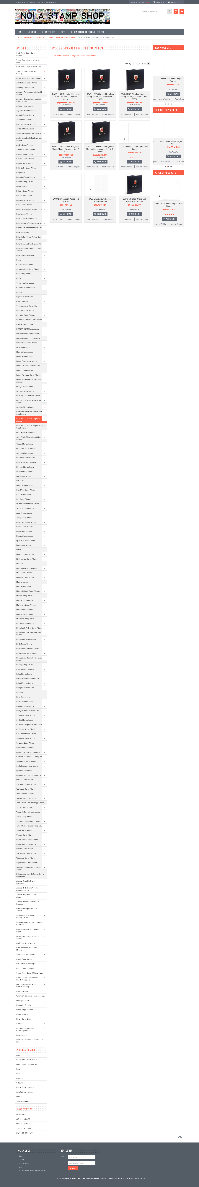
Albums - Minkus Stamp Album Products (27, 902)
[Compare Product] (176, 11)
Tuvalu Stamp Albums (24, 830)
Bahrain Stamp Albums (24, 163)
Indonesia (20, 481)
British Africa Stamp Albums (26, 218)
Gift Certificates (20, 2)
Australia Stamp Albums (25, 129)
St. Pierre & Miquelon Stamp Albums (29, 724)
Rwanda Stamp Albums (25, 706)
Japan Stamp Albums (24, 513)
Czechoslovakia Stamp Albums (27, 306)
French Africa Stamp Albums (26, 361)
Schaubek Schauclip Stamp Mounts (26, 948)
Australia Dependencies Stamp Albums (30, 133)
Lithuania (19, 563)
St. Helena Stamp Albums (25, 715)
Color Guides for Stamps (25, 968)
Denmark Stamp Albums (25, 310)
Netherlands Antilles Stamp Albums (29, 628)
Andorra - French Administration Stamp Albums (30, 93)
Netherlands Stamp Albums (26, 639)
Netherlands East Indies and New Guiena (28, 633)
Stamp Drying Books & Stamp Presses (30, 973)
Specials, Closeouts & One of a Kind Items (29, 1040)
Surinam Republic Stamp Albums (28, 775)
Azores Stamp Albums (24, 154)
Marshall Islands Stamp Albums (28, 591)
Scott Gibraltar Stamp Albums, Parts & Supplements (30, 412)
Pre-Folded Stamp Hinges (25, 963)
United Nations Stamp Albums (27, 839)
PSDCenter (140, 1178)
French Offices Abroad (24, 370)
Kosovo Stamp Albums (24, 536)
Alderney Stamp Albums (25, 87)
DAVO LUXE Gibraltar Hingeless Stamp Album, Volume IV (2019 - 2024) (100, 149)
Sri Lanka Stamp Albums (25, 743)
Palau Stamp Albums (24, 674)
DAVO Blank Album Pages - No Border (66, 200)
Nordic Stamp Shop (23, 1019)
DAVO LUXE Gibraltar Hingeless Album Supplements (30, 426)
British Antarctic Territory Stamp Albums (30, 223)
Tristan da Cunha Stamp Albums (28, 812)
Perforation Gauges (23, 1005)
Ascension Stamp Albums (25, 124)
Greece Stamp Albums (24, 444)
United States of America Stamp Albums (31, 78)
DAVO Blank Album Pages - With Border (134, 147)
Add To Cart (67, 109)
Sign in (39, 2)
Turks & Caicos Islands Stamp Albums (30, 826)
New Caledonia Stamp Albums (27, 648)
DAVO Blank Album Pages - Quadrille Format (100, 200)
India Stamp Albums (23, 476)
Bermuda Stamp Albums (25, 200)
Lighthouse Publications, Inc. (26, 1064)
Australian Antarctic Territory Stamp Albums (29, 139)
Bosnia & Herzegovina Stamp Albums (30, 209)
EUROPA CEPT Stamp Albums (27, 329)
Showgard (20, 1078)
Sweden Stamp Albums (25, 779)
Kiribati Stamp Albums (24, 527)
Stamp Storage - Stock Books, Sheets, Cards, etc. (27, 978)
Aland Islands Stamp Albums (26, 83)
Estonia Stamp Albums (24, 324)
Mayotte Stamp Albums (24, 595)
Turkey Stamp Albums (24, 816)
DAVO (18, 1073)
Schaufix (19, 1083)
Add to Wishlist (58, 114)
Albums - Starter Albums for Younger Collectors (29, 923)
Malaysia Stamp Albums (25, 577)
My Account (31, 2)
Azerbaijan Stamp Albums (25, 149)
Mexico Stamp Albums (24, 600)
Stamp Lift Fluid (22, 991)
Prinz (18, 1069)
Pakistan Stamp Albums (25, 669)
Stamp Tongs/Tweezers (24, 1009)
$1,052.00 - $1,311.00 (24, 1133)
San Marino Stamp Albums (26, 733)
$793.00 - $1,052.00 (23, 1128)
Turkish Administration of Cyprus (28, 821)
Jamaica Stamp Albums (25, 508)
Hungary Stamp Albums (25, 467)
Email (63, 1162)
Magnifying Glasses (23, 1000)
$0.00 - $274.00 (22, 1114)
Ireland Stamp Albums (24, 485)
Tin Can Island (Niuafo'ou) (26, 798)
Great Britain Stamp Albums (26, 432)
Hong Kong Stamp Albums (26, 462)
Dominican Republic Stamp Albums (29, 319)
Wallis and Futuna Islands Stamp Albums (28, 868)
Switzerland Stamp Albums (26, 784)
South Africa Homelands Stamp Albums (30, 757)
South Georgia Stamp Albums (27, 766)
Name (63, 1156)
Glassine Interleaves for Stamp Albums (27, 937)
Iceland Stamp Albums (24, 471)
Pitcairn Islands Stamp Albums (27, 678)
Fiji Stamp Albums (23, 347)
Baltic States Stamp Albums (26, 168)
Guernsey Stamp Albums (25, 457)
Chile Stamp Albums (23, 273)
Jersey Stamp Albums (24, 517)
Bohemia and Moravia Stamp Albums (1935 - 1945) (30, 875)
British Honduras (22, 232)
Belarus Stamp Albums (24, 181)
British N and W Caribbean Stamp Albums (28, 249)
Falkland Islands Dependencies (28, 338)
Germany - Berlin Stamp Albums (28, 395)
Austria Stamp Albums (24, 145)
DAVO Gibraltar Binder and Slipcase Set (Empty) (134, 200)
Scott (18, 1055)
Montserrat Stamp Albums (25, 619)
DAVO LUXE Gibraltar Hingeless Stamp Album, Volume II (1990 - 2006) (134, 96)
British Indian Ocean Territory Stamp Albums (29, 238)
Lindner (19, 1096)
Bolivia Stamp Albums (24, 205)
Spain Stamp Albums (24, 770)
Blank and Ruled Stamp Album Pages (27, 930)
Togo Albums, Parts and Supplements (30, 803)
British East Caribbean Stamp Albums (30, 227)
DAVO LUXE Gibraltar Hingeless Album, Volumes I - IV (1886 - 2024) (65, 96)
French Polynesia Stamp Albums (28, 375)
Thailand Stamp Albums (25, 793)
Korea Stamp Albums (24, 531)
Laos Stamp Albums (23, 545)
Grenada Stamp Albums (25, 453)
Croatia (19, 292)
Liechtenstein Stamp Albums (26, 559)
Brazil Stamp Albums (24, 214)
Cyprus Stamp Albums (24, 297)
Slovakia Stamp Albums (25, 747)
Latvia (18, 549)
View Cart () (176, 2)
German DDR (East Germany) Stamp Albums (29, 401)
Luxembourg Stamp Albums (26, 568)
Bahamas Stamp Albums (25, 159)
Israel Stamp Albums (24, 494)
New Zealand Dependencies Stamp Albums (29, 659)
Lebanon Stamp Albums (25, 554)
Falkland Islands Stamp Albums (28, 333)
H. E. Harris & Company (25, 1087)
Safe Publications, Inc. (24, 1092)
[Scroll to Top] (180, 1137)
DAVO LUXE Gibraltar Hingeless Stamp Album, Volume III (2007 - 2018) (66, 149)
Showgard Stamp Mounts (25, 954)
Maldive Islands (22, 582)
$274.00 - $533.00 (23, 1119)
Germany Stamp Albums (25, 391)
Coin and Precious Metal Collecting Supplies (25, 1029)
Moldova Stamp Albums (25, 609)
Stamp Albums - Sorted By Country (38, 37)
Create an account (50, 2)
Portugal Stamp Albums (25, 687)
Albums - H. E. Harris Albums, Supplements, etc (27, 889)
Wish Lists (160, 2)
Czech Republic (22, 301)
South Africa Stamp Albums (26, 761)
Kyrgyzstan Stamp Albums (25, 540)
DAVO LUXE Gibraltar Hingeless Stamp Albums (30, 419)
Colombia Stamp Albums (25, 287)
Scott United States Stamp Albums (25, 54)
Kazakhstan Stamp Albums (26, 522)
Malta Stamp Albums (24, 586)
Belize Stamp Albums (24, 195)
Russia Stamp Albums (24, 701)
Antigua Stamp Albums (24, 106)
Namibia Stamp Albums (25, 623)
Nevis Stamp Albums (24, 644)
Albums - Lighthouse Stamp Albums (26, 896)
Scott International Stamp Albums (28, 67)
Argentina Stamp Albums (25, 110)
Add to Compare (74, 114)
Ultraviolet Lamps (22, 1014)
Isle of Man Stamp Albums (25, 490)
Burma (18, 260)
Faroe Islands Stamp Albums (26, 343)
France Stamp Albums (24, 356)
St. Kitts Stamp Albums (24, 720)
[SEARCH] (169, 11)
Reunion (19, 692)
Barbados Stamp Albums (25, 177)
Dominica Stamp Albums (25, 315)
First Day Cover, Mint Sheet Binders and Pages (26, 985)
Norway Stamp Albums (24, 665)
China (18, 278)
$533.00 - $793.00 (23, 1123)
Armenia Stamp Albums (25, 115)
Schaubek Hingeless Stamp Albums (26, 909)
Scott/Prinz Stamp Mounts (25, 943)
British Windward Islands (25, 255)
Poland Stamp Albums (24, 683)
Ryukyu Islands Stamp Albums (27, 711)
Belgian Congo (21, 186)
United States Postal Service (26, 1060)
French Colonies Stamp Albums (28, 365)
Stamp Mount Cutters (24, 959)
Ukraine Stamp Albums (24, 835)
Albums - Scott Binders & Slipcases (25, 882)
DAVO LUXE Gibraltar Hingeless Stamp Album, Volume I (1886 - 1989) (100, 96)
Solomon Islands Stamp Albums (28, 752)
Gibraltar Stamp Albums (65, 37)
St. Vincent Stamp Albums (25, 729)
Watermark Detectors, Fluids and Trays (30, 996)
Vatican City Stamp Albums (26, 853)
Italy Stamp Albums (23, 499)
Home (20, 37)
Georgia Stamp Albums (24, 386)
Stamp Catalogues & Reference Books (28, 61)
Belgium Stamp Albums (25, 191)
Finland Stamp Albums (24, 352)
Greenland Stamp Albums (25, 448)
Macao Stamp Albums (24, 573)
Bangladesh (20, 172)
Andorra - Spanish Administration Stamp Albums (28, 100)
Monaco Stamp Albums (24, 614)
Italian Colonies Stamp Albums (27, 503)
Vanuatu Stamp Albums (25, 849)
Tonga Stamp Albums (24, 807)
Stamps (19, 1023)
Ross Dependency (23, 697)
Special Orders (21, 1035)
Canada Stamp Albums (24, 264)
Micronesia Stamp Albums (26, 605)
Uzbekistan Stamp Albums (26, 844)
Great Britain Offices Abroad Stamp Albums (29, 438)
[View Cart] (182, 11)
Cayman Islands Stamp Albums (27, 269)
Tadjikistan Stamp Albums (25, 789)
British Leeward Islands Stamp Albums (30, 244)
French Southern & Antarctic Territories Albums (30, 380)
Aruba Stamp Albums (24, 119)
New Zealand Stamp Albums (26, 653)
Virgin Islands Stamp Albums (26, 862)
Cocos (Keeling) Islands (25, 283)
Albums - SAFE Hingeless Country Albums (25, 916)
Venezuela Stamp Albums (25, 858)
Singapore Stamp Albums (25, 738)
